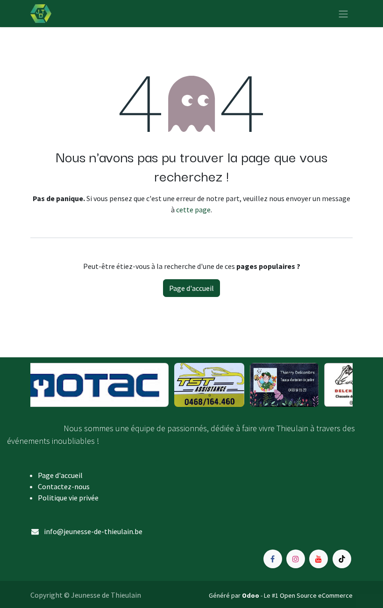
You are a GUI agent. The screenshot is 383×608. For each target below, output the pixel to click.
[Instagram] (295, 559)
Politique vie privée (68, 497)
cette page (193, 209)
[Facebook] (272, 559)
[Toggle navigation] (343, 13)
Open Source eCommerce (316, 595)
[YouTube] (318, 559)
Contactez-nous (64, 486)
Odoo (251, 595)
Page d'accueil (191, 288)
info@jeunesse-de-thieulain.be (93, 531)
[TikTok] (342, 559)
